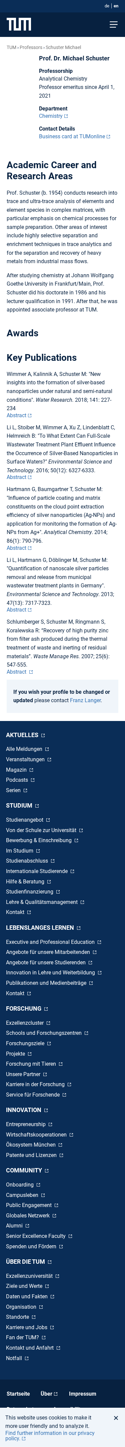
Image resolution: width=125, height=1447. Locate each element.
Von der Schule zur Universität (42, 830)
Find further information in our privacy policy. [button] (50, 1436)
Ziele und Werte (25, 1286)
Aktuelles (23, 734)
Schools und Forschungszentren (44, 1033)
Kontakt (16, 912)
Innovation (24, 1109)
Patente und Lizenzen (32, 1155)
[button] (118, 1417)
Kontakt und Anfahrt (30, 1348)
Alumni (15, 1225)
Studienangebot (25, 820)
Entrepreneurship (26, 1124)
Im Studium (20, 851)
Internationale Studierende (37, 871)
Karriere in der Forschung (36, 1084)
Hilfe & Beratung (26, 881)
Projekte (16, 1054)
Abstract (16, 415)
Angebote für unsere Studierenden (46, 962)
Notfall (14, 1358)
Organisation (22, 1307)
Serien (14, 790)
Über (46, 1394)
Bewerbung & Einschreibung (39, 840)
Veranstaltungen (26, 759)
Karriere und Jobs (27, 1327)
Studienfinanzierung (30, 891)
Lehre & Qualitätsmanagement (42, 902)
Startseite (18, 1394)
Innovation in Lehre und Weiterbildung (51, 972)
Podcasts (17, 780)
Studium (20, 805)
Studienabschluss (27, 861)
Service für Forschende (33, 1095)
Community (24, 1170)
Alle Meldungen (25, 749)
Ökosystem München (31, 1145)
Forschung (24, 1008)
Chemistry (51, 116)
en (116, 5)
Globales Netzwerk (28, 1215)
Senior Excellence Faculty (36, 1236)
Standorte (18, 1317)
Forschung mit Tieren (31, 1064)
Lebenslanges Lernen (40, 927)
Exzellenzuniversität (30, 1276)
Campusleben (23, 1195)
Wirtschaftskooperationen (37, 1134)
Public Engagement (29, 1205)
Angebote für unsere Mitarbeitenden (48, 952)
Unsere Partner (24, 1074)
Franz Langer (85, 700)
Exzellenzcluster (25, 1023)
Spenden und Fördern (32, 1246)
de (107, 5)
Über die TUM (26, 1261)
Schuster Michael (63, 47)
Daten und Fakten (27, 1296)
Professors (31, 47)
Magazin (17, 770)
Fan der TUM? (23, 1337)
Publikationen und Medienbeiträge (47, 983)
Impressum (82, 1394)
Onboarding (20, 1184)
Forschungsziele (26, 1043)
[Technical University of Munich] (19, 25)
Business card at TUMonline (72, 136)
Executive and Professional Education (51, 942)
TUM (11, 47)
